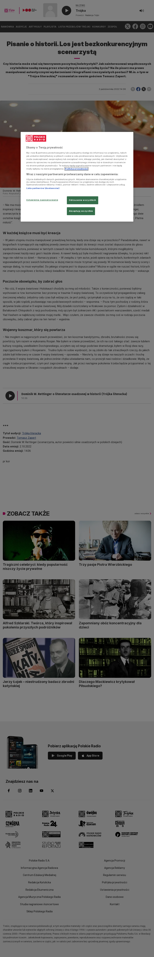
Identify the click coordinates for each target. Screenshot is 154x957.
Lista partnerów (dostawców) (43, 188)
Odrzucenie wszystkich (82, 200)
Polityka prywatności (76, 168)
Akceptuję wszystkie (81, 211)
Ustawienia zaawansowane (42, 200)
